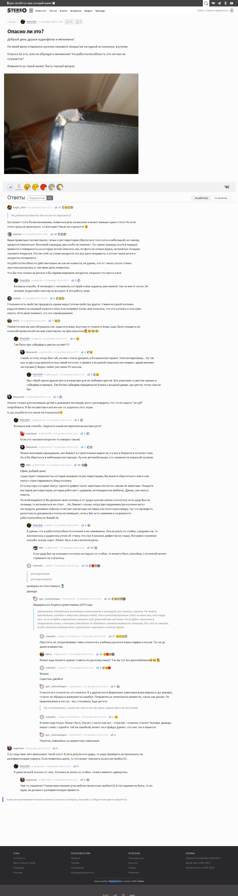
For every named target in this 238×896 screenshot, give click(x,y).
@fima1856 (46, 352)
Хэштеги (132, 862)
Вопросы (75, 10)
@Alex (49, 525)
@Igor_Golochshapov (69, 636)
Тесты (53, 10)
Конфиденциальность (82, 872)
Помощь (75, 862)
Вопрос (13, 21)
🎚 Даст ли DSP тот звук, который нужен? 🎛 (31, 3)
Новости (40, 10)
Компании (133, 872)
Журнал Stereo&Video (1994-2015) (203, 858)
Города (132, 867)
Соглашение (77, 867)
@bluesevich (52, 375)
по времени (221, 198)
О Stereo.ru (19, 858)
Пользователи (136, 858)
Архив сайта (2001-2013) (198, 862)
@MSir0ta (37, 280)
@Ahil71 (37, 339)
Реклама (17, 872)
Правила (75, 858)
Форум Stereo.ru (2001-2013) (200, 867)
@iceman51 (69, 599)
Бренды (100, 10)
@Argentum (39, 766)
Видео (88, 10)
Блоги (63, 10)
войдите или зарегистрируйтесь (109, 799)
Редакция (18, 867)
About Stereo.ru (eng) (24, 862)
